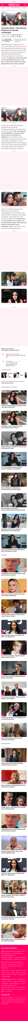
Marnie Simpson (19, 44)
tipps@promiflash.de (7, 383)
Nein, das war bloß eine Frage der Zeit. (15, 356)
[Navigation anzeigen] (2, 4)
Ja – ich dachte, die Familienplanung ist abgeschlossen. (11, 364)
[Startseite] (14, 4)
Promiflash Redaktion (16, 34)
